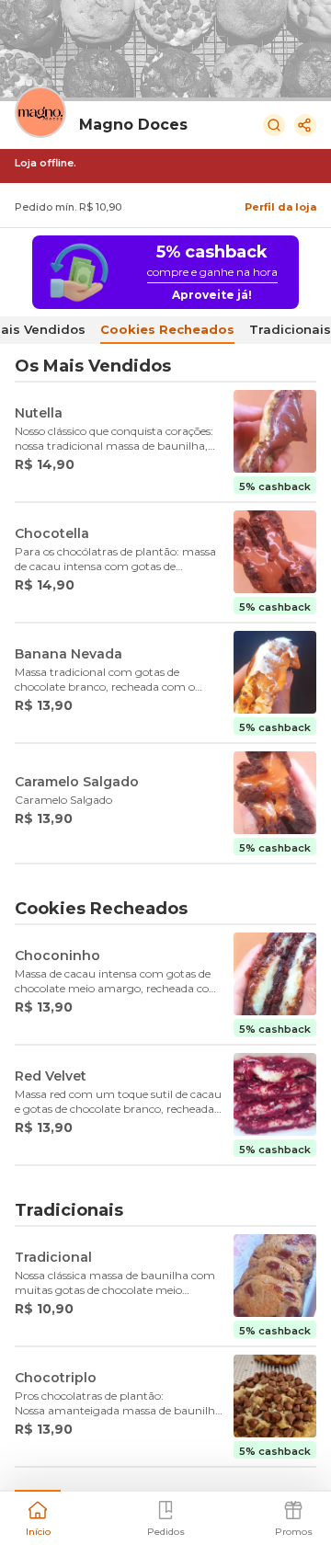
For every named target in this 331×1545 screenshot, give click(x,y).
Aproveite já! (212, 295)
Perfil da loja (280, 206)
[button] (38, 1516)
